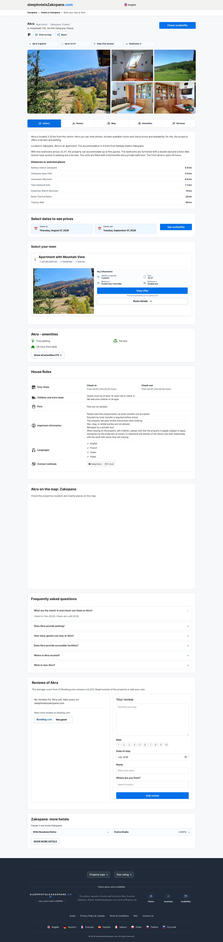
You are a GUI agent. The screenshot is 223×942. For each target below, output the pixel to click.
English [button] (132, 4)
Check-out (108, 226)
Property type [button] (97, 874)
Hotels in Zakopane (50, 12)
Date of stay (123, 751)
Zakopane (32, 12)
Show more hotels (45, 841)
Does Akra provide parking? (49, 626)
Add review (152, 795)
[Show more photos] (68, 82)
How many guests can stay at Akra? (54, 635)
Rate (118, 739)
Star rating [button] (123, 874)
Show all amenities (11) (46, 355)
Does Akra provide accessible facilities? (56, 645)
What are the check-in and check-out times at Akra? (63, 610)
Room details (140, 301)
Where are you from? (128, 777)
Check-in (44, 226)
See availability (176, 227)
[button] (43, 34)
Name (119, 764)
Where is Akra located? (47, 655)
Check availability (177, 25)
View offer (142, 290)
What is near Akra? (44, 665)
